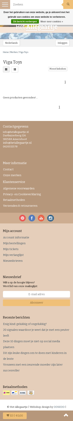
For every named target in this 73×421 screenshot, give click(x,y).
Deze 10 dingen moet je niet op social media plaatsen (31, 344)
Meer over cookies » (51, 21)
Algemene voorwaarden (18, 188)
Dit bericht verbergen (25, 21)
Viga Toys (23, 52)
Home (6, 52)
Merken (14, 52)
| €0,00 (16, 415)
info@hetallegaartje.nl (17, 142)
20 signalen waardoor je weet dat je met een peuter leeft (36, 332)
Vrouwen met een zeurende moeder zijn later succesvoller (33, 367)
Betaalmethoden (14, 200)
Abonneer (36, 302)
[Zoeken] (68, 4)
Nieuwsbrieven (13, 261)
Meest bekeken (57, 68)
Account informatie (16, 237)
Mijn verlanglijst (13, 255)
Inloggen (62, 43)
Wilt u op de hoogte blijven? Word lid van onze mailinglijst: (20, 284)
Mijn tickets (10, 249)
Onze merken (12, 175)
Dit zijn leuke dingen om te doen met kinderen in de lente (35, 356)
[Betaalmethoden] (19, 393)
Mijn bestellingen (14, 243)
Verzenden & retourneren (20, 205)
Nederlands (11, 43)
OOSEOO (59, 406)
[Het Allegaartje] (36, 27)
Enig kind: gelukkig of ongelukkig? (25, 324)
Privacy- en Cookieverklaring (22, 194)
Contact (8, 169)
